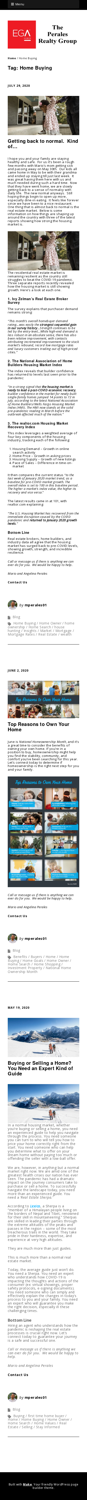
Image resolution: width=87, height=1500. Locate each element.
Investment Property (25, 967)
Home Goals (32, 960)
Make (27, 1484)
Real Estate (47, 634)
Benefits (20, 956)
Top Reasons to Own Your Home (39, 726)
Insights (30, 630)
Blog (16, 617)
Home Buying (24, 623)
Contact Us (17, 582)
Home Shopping (47, 964)
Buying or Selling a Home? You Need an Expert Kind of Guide (40, 1068)
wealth (66, 634)
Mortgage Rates (21, 634)
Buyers (36, 956)
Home (12, 58)
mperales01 (36, 604)
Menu (19, 4)
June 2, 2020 (18, 670)
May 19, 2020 (18, 1008)
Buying (19, 1415)
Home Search (40, 627)
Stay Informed (48, 1427)
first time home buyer (46, 1415)
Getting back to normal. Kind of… (43, 143)
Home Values (45, 1423)
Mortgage (63, 630)
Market (46, 630)
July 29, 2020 (19, 86)
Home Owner (50, 623)
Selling (27, 1427)
